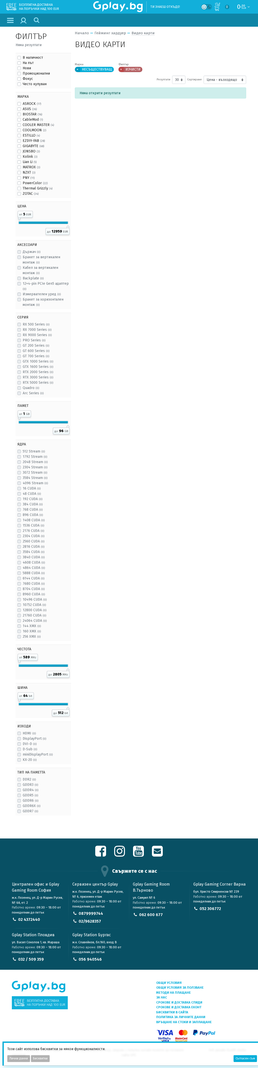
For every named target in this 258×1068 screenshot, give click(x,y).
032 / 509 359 (31, 959)
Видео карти (143, 33)
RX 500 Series (36, 324)
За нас (161, 997)
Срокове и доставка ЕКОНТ (178, 1007)
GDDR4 (30, 790)
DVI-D (30, 744)
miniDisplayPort (38, 754)
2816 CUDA (33, 546)
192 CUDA (32, 499)
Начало (82, 33)
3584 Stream (35, 478)
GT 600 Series (36, 351)
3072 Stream (35, 472)
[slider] (19, 218)
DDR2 (29, 779)
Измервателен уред (42, 294)
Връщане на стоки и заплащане (184, 1022)
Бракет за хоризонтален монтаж (43, 302)
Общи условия (169, 983)
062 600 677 (151, 914)
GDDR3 (30, 785)
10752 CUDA (34, 605)
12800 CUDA (34, 610)
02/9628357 (90, 921)
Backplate (33, 278)
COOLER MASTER (38, 125)
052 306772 (210, 908)
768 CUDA (33, 509)
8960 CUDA (34, 594)
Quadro (31, 388)
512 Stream (34, 451)
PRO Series (34, 340)
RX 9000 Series (37, 335)
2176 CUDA (33, 531)
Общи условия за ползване (180, 987)
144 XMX (32, 626)
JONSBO (31, 151)
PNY (29, 178)
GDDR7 (30, 811)
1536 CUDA (33, 525)
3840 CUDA (34, 557)
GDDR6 (30, 800)
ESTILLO (31, 135)
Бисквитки (40, 1058)
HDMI (29, 733)
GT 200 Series (36, 345)
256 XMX (32, 636)
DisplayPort (34, 738)
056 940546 (90, 959)
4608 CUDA (34, 562)
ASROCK (32, 104)
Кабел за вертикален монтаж (40, 270)
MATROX (31, 167)
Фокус (28, 79)
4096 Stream (35, 483)
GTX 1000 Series (38, 361)
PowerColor (35, 183)
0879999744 (91, 913)
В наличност (33, 57)
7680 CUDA (34, 583)
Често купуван (35, 84)
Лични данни (18, 1058)
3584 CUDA (33, 552)
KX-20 (30, 760)
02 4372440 (29, 919)
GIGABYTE (33, 146)
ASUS (30, 109)
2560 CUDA (33, 541)
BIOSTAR (32, 114)
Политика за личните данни (180, 1017)
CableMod (33, 119)
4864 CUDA (34, 568)
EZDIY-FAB (34, 141)
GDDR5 (30, 795)
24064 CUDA (35, 621)
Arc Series (33, 393)
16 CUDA (32, 488)
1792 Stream (35, 457)
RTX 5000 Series (38, 382)
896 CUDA (33, 515)
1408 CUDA (34, 520)
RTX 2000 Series (38, 372)
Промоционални (36, 73)
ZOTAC (31, 193)
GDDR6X (31, 806)
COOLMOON (34, 130)
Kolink (30, 156)
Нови (27, 68)
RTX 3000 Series (38, 377)
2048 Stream (35, 462)
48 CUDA (32, 494)
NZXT (29, 172)
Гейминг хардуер (110, 33)
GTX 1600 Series (38, 367)
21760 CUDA (34, 615)
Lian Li (30, 162)
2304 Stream (35, 467)
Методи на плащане (173, 992)
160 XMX (32, 631)
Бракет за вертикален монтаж (41, 260)
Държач (31, 252)
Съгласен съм (245, 1058)
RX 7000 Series (37, 330)
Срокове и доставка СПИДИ (179, 1002)
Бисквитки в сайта (172, 1012)
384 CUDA (33, 504)
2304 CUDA (33, 536)
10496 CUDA (35, 599)
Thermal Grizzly (37, 188)
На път (28, 63)
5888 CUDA (34, 573)
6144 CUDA (33, 578)
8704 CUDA (34, 589)
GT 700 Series (36, 356)
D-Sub (30, 749)
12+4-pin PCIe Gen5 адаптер (46, 286)
